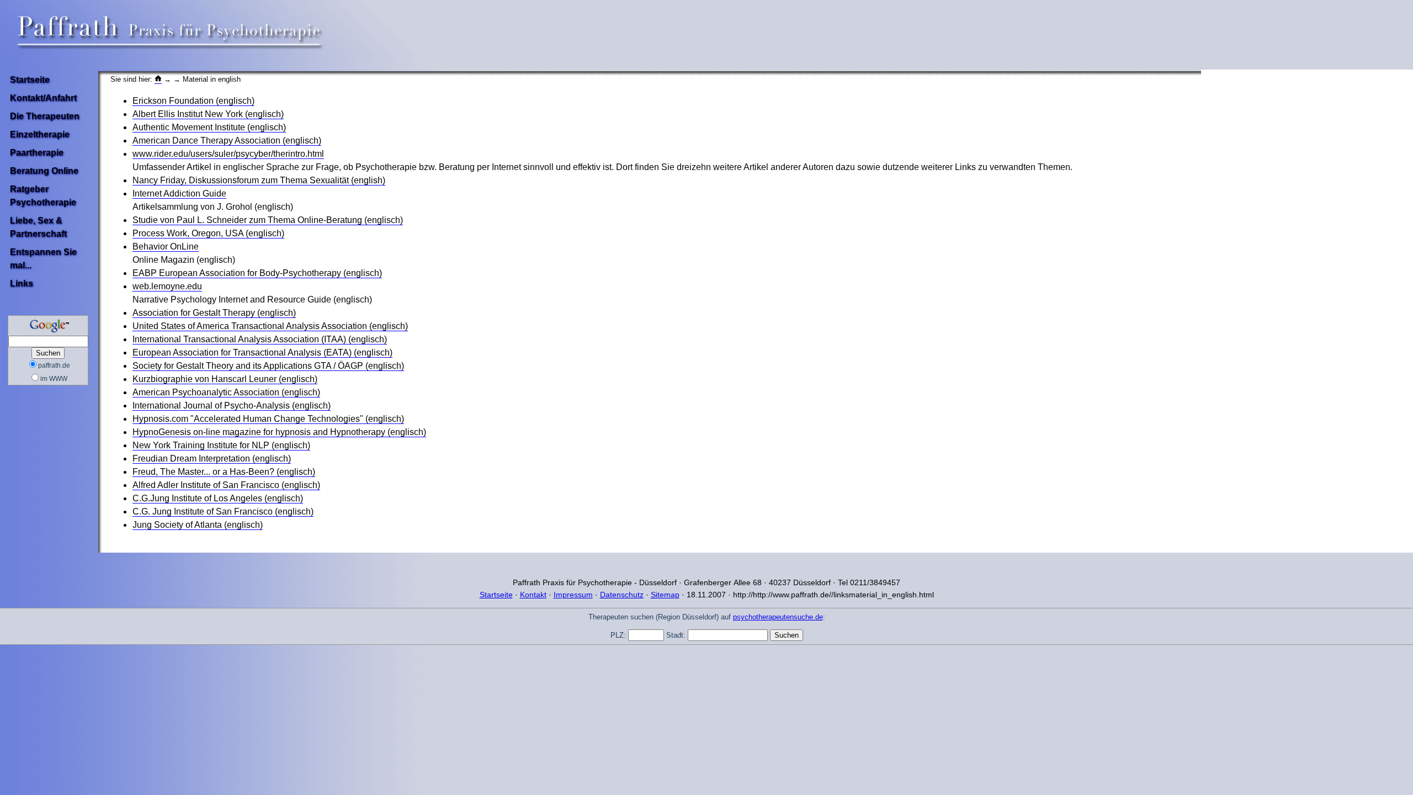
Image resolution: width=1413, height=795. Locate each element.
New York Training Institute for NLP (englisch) (221, 445)
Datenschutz (622, 594)
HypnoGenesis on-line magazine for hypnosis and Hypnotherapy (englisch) (279, 432)
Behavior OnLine (165, 246)
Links (21, 283)
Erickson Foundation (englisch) (193, 100)
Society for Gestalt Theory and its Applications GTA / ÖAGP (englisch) (268, 365)
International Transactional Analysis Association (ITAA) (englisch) (259, 339)
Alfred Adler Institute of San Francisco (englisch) (226, 485)
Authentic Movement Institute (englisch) (209, 127)
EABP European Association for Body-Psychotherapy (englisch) (257, 273)
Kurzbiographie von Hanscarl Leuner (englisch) (224, 379)
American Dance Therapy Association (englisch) (226, 140)
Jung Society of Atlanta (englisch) (197, 524)
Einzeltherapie (40, 134)
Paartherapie (36, 152)
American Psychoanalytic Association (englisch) (226, 392)
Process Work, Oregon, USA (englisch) (208, 233)
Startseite (30, 79)
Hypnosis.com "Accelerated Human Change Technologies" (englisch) (268, 418)
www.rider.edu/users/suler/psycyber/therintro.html (228, 153)
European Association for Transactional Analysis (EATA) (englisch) (262, 352)
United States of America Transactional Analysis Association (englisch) (270, 326)
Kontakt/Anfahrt (43, 98)
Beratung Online (44, 171)
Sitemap (665, 594)
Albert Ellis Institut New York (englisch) (208, 114)
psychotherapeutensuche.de (778, 617)
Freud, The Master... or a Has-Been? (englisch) (223, 471)
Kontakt (533, 594)
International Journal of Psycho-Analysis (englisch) (231, 405)
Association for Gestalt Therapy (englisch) (214, 312)
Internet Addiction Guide (179, 193)
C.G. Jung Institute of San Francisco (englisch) (223, 511)
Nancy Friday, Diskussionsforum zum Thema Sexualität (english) (258, 180)
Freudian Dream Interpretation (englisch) (211, 458)
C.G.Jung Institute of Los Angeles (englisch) (217, 498)
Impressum (573, 594)
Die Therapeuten (44, 116)
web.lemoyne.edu (167, 286)
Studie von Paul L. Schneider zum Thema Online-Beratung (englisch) (267, 220)
